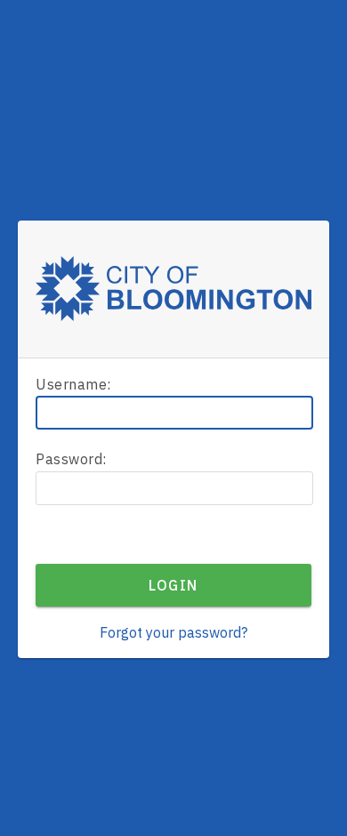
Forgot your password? (173, 632)
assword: (71, 459)
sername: (73, 384)
